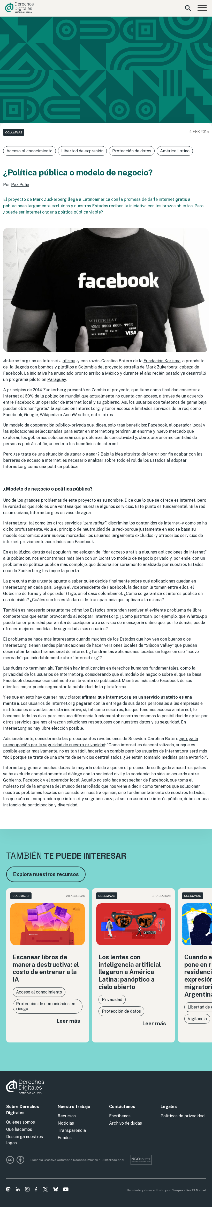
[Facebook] (36, 1190)
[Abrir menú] (202, 8)
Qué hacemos (19, 1129)
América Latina (175, 150)
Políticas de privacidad (183, 1115)
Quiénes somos (20, 1122)
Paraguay (56, 379)
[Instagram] (27, 1190)
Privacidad (112, 999)
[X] (45, 1190)
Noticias (66, 1123)
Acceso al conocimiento (29, 150)
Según (60, 587)
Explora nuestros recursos (46, 874)
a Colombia (86, 367)
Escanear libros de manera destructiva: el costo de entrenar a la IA (46, 968)
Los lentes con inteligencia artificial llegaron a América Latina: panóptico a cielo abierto (130, 971)
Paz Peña (20, 184)
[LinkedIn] (18, 1190)
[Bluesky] (55, 1190)
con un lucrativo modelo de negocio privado (127, 558)
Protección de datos (131, 150)
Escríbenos (120, 1115)
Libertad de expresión (82, 150)
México (112, 373)
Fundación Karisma (161, 360)
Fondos (65, 1137)
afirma (69, 360)
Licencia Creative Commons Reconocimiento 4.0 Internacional (77, 1160)
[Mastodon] (8, 1190)
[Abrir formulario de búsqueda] (188, 8)
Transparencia (72, 1130)
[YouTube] (66, 1190)
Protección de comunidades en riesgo (45, 1006)
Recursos (67, 1115)
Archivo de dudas (125, 1123)
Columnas (13, 132)
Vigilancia (197, 1018)
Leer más (68, 1021)
